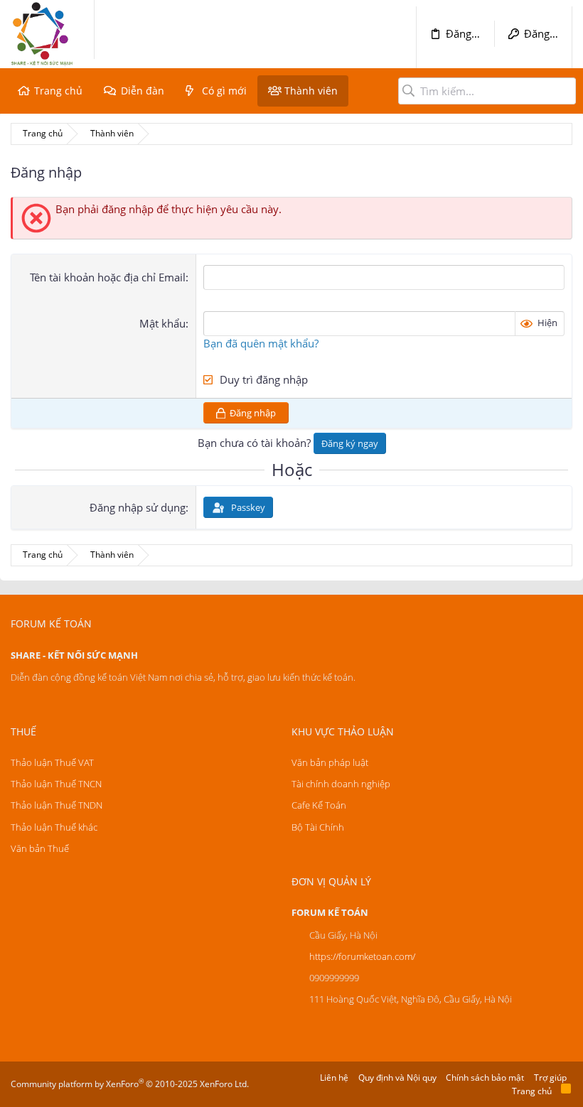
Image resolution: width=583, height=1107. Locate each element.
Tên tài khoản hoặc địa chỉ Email (108, 277)
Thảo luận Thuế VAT (52, 762)
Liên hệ (334, 1077)
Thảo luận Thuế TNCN (56, 783)
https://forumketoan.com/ (362, 956)
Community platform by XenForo (130, 1084)
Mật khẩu (162, 323)
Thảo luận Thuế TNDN (56, 805)
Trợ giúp (550, 1077)
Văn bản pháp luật (330, 762)
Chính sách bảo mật (485, 1077)
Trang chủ (58, 90)
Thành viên (311, 90)
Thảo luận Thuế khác (54, 827)
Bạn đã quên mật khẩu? (261, 343)
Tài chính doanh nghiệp (341, 783)
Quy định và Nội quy (397, 1077)
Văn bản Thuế (40, 848)
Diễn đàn (142, 90)
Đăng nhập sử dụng (138, 507)
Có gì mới (224, 90)
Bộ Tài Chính (318, 827)
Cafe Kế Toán (319, 805)
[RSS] (566, 1091)
